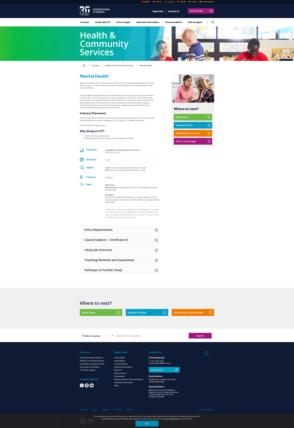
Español (194, 2)
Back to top (206, 353)
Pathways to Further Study (103, 270)
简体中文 (147, 2)
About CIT (118, 370)
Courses (84, 22)
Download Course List (188, 133)
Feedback (84, 409)
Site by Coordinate (206, 409)
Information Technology (89, 367)
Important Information (147, 22)
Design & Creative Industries (91, 358)
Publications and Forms (123, 382)
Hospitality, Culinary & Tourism (92, 364)
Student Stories (120, 373)
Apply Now (157, 11)
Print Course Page (186, 141)
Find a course (91, 336)
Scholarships (119, 376)
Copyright (106, 409)
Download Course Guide (188, 312)
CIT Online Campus (87, 370)
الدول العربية (171, 2)
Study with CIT (102, 22)
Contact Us (173, 11)
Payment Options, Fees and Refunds (128, 379)
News (116, 385)
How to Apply (123, 22)
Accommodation (173, 22)
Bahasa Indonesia (208, 2)
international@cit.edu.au (161, 363)
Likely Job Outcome (98, 250)
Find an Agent (195, 22)
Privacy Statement (171, 419)
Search (200, 335)
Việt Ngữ (183, 2)
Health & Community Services (119, 65)
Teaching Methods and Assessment (109, 260)
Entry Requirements (98, 230)
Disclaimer (118, 409)
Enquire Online (184, 125)
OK (147, 423)
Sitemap (129, 409)
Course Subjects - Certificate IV (106, 240)
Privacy (95, 409)
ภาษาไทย (159, 2)
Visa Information (121, 364)
